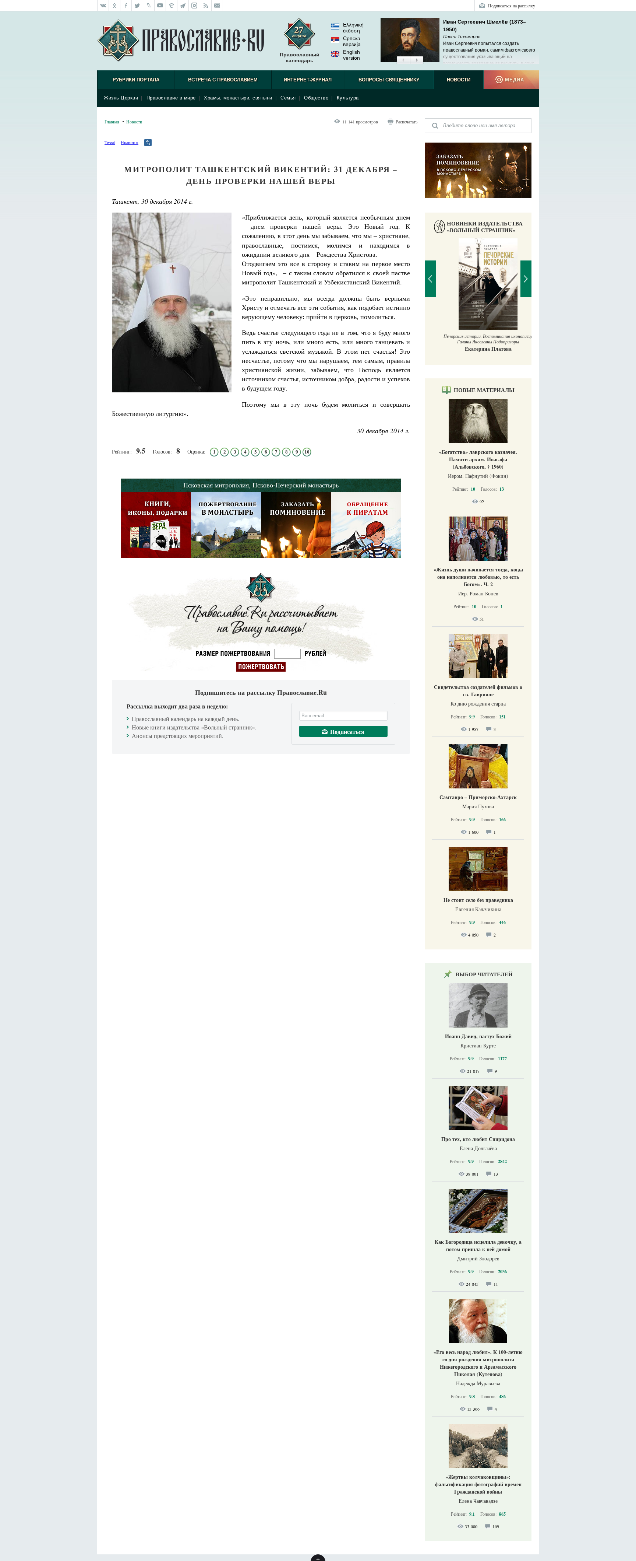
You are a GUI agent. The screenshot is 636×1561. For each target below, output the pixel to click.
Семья (288, 98)
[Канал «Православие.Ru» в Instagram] (194, 5)
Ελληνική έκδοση (353, 28)
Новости (458, 80)
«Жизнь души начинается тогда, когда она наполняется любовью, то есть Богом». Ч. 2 (478, 577)
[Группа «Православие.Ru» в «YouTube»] (160, 5)
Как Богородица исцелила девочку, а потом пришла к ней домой (478, 1245)
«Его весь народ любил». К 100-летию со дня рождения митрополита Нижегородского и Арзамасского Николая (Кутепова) (478, 1363)
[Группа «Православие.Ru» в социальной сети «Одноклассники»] (114, 5)
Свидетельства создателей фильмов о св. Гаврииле (478, 690)
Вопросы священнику (388, 80)
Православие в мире (171, 98)
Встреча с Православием (223, 80)
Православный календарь (299, 57)
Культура (348, 98)
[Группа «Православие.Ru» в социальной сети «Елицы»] (171, 5)
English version (351, 55)
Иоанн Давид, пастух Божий (478, 1036)
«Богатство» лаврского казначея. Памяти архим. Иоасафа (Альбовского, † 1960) (478, 459)
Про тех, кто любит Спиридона (478, 1139)
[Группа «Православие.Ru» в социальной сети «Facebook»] (126, 5)
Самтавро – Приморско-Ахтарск (478, 797)
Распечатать (406, 122)
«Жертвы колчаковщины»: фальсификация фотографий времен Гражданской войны (478, 1484)
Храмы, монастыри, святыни (238, 98)
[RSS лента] (206, 5)
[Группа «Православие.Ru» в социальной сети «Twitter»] (137, 5)
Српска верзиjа (352, 41)
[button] (403, 60)
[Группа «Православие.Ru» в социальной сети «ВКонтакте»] (103, 5)
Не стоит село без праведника (478, 900)
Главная (112, 122)
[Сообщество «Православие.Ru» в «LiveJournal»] (149, 5)
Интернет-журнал (308, 80)
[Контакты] (217, 5)
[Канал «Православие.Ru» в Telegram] (183, 5)
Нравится (129, 142)
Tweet (110, 142)
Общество (316, 98)
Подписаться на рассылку (511, 5)
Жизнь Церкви (121, 98)
